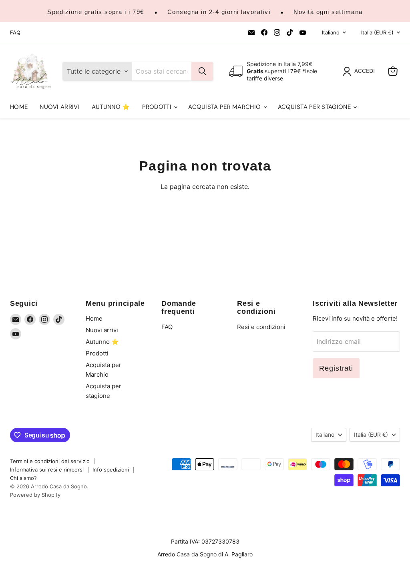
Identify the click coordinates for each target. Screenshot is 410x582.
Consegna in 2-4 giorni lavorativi (219, 11)
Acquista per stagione (315, 107)
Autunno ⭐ (111, 107)
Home (19, 107)
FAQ (15, 33)
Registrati (336, 368)
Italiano (331, 32)
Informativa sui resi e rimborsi (47, 469)
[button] (360, 71)
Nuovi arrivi (60, 107)
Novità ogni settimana (328, 11)
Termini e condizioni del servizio (50, 461)
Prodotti (157, 107)
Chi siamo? (23, 478)
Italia (377, 32)
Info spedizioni (110, 469)
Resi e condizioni (261, 327)
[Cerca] (202, 71)
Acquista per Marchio (225, 107)
